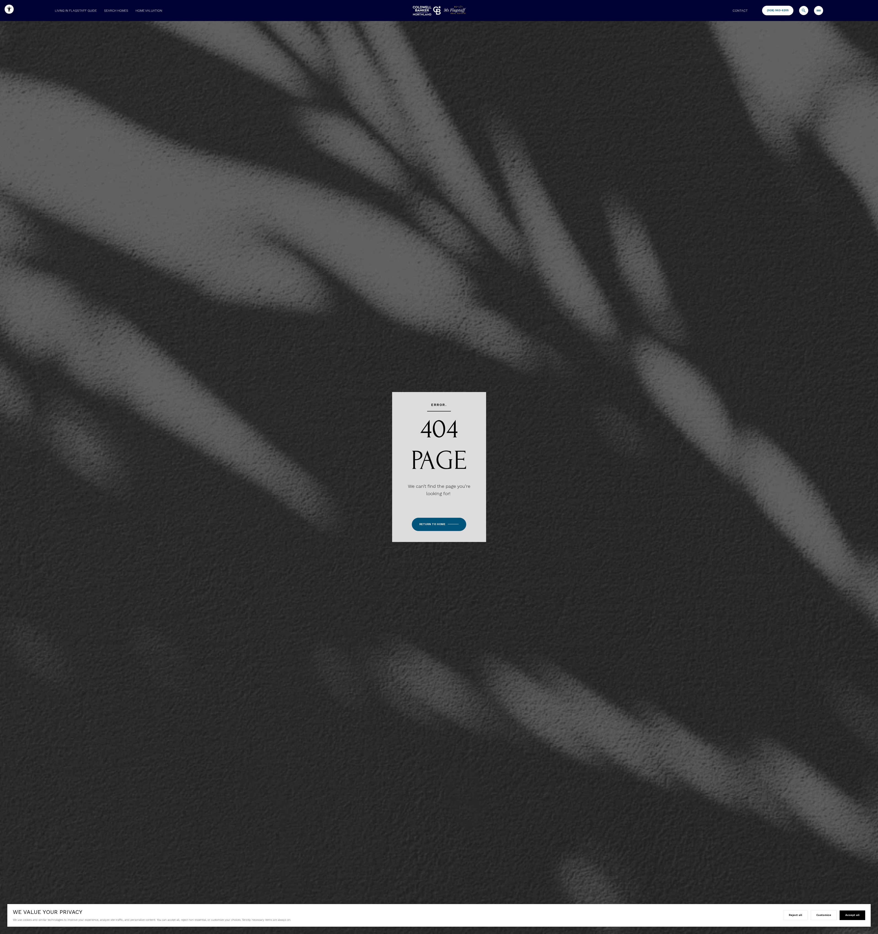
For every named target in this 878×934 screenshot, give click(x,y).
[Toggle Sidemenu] (818, 10)
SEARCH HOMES (116, 10)
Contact (740, 10)
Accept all (852, 915)
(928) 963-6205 (778, 10)
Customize (823, 915)
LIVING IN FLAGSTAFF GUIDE (76, 10)
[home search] (803, 10)
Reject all (795, 915)
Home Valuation (149, 10)
